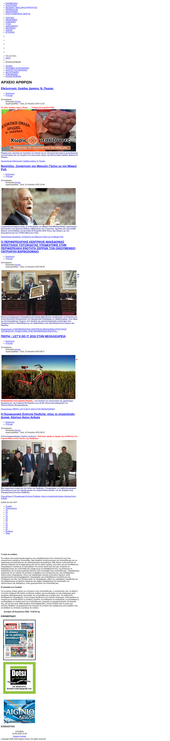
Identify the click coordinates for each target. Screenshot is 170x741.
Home (8, 58)
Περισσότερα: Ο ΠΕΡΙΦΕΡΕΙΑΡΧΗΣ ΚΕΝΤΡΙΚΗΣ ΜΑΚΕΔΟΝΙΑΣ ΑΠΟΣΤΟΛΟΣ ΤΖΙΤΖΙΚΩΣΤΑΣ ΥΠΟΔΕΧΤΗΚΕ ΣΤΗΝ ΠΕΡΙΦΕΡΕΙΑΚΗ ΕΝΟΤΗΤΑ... (34, 330)
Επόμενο (9, 531)
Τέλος (8, 533)
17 (7, 515)
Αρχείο (17, 102)
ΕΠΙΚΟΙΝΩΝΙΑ (12, 74)
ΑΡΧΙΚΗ (9, 66)
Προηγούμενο (11, 508)
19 (7, 519)
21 (7, 523)
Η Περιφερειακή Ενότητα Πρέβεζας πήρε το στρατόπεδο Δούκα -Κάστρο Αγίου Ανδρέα (38, 415)
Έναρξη (9, 506)
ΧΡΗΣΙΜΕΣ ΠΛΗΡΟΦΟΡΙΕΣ (17, 68)
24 (7, 529)
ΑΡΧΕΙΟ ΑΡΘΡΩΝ (13, 76)
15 (7, 510)
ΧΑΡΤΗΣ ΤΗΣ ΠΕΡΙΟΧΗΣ (16, 70)
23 (7, 527)
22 (7, 525)
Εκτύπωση (10, 93)
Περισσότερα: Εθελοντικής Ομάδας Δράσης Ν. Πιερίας (23, 161)
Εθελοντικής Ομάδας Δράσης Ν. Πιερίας (27, 88)
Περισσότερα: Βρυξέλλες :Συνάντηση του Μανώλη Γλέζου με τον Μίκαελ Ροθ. (32, 237)
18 (7, 517)
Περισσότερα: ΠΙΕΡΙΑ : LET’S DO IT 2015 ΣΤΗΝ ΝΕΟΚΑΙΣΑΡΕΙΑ (28, 409)
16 (7, 512)
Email (10, 96)
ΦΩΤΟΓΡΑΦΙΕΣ (12, 72)
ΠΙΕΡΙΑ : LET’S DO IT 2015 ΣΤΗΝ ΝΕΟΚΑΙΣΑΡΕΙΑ (33, 336)
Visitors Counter (19, 736)
